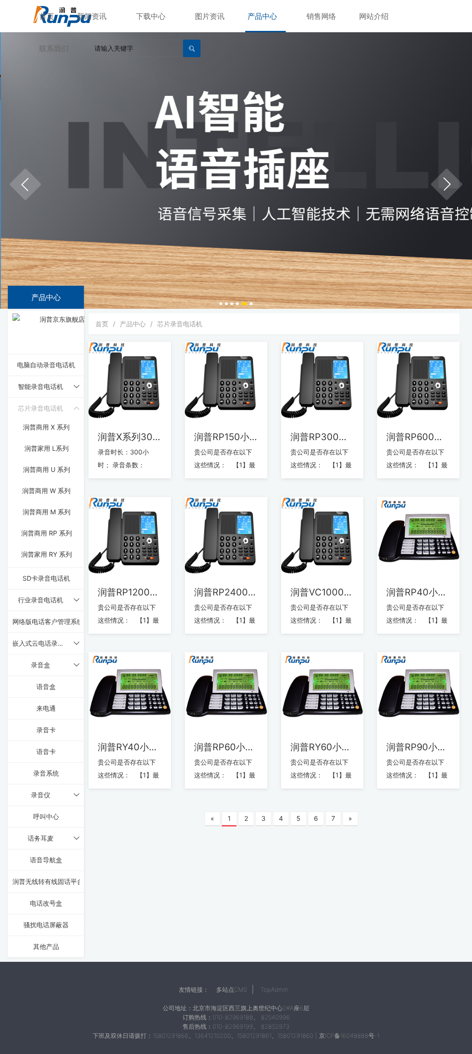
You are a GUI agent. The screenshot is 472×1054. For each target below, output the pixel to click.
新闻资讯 (91, 16)
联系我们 (54, 48)
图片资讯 (209, 16)
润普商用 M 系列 (47, 512)
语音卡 (46, 751)
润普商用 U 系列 (46, 469)
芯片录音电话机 (179, 324)
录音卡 (46, 730)
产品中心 (262, 16)
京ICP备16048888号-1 (349, 1035)
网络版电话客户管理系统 (47, 621)
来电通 (46, 708)
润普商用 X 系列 (46, 427)
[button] (25, 184)
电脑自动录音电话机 (46, 365)
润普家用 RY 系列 (46, 554)
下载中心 (150, 16)
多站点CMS (231, 989)
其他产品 (46, 946)
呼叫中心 (46, 816)
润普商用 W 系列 (46, 491)
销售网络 (321, 16)
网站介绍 (374, 16)
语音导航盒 (46, 860)
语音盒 (46, 686)
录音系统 (46, 773)
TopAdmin (274, 989)
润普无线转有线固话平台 (47, 881)
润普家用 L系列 (46, 448)
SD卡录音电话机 (46, 578)
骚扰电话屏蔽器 (46, 925)
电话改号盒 (46, 903)
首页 (46, 16)
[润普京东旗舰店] (58, 331)
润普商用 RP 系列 (46, 533)
